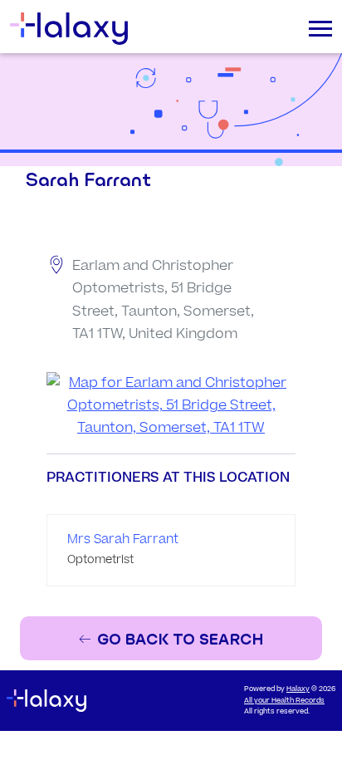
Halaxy (298, 689)
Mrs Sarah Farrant (122, 539)
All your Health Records (284, 700)
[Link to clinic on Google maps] (171, 406)
